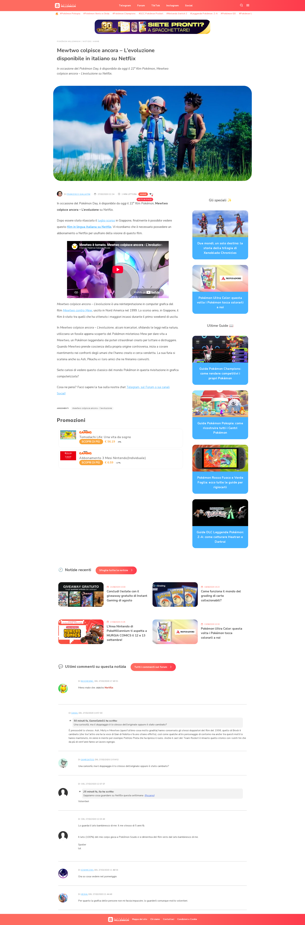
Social (189, 5)
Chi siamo (155, 919)
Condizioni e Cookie (187, 919)
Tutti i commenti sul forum (150, 667)
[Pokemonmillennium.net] (64, 5)
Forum (141, 5)
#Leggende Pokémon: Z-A (204, 13)
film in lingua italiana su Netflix (89, 227)
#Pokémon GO (228, 13)
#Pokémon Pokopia (70, 13)
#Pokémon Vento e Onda (96, 13)
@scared (149, 795)
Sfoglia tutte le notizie (113, 570)
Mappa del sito (139, 919)
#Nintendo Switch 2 (176, 13)
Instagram (172, 5)
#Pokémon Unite (248, 13)
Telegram (125, 5)
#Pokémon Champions (124, 13)
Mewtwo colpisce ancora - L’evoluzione (92, 408)
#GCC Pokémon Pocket (151, 13)
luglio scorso (106, 220)
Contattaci (168, 919)
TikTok (155, 5)
